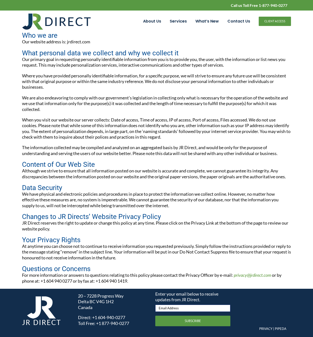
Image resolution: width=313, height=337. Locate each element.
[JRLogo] (57, 15)
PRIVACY (265, 329)
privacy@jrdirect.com (252, 275)
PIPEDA (280, 329)
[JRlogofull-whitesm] (41, 298)
